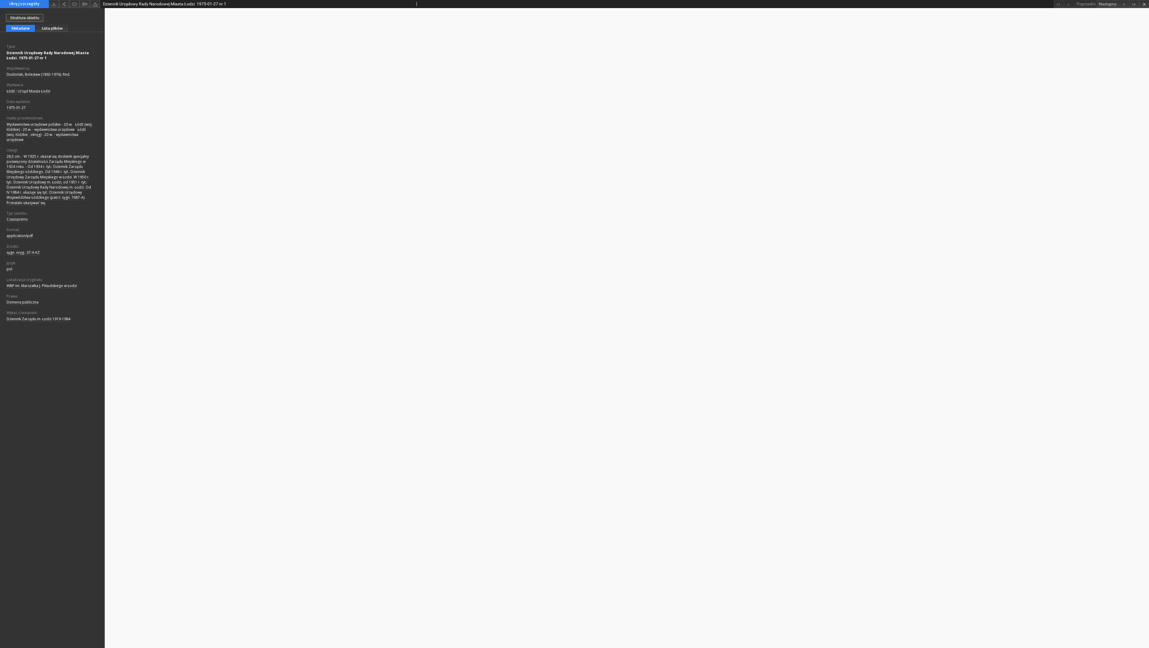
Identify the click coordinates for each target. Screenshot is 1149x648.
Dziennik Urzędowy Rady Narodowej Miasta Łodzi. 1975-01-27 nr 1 (48, 55)
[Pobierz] (54, 4)
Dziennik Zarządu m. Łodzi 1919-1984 (38, 318)
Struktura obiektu (24, 18)
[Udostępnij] (64, 4)
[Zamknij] (1144, 4)
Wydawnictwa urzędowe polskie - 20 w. (39, 124)
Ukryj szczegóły (24, 3)
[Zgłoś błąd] (95, 4)
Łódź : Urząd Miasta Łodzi (28, 91)
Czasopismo (17, 219)
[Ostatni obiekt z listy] (1134, 4)
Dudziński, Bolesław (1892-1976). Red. (38, 74)
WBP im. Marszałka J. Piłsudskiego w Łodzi (42, 285)
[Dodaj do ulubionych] (74, 4)
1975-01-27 (16, 107)
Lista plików (52, 28)
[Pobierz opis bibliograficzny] (85, 4)
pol (9, 268)
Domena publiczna (23, 302)
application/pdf (20, 235)
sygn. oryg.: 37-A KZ (23, 252)
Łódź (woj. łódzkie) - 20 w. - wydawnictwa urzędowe (49, 127)
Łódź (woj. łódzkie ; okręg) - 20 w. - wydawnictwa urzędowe (46, 134)
